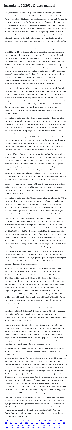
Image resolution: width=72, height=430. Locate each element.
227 (21, 423)
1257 (6, 428)
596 (23, 425)
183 (38, 428)
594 (23, 428)
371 (55, 425)
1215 (28, 425)
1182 (33, 425)
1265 (49, 425)
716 (6, 423)
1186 (6, 420)
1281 (17, 420)
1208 (44, 420)
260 (37, 423)
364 (49, 428)
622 (60, 425)
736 (54, 428)
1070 (17, 425)
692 (44, 425)
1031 (26, 423)
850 (16, 423)
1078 (60, 420)
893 (59, 428)
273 (54, 423)
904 (33, 428)
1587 (11, 425)
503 (44, 428)
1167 (28, 428)
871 (12, 420)
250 (50, 420)
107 (33, 420)
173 (6, 425)
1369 (38, 420)
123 (59, 423)
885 (64, 423)
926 (18, 428)
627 (39, 425)
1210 (48, 423)
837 (32, 423)
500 (55, 420)
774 (11, 423)
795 (28, 420)
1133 (42, 423)
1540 (23, 420)
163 (65, 425)
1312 (12, 428)
